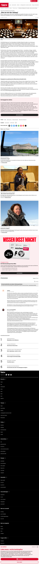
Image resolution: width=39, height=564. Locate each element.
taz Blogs (2, 511)
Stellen (2, 432)
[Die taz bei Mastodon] (6, 375)
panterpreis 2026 (3, 453)
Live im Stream (3, 499)
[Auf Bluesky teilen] (14, 126)
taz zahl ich (2, 446)
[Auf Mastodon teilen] (11, 126)
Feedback (2, 540)
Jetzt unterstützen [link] (19, 114)
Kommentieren (7, 122)
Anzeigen (2, 533)
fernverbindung (3, 463)
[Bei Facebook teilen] (16, 126)
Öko (1, 384)
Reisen (2, 526)
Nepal (1, 405)
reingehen (2, 472)
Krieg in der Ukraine (4, 415)
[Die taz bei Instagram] (11, 375)
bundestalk (2, 461)
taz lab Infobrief (3, 487)
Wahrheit (2, 398)
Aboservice (2, 543)
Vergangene (3, 501)
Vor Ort (2, 497)
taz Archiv (2, 518)
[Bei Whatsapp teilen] (18, 126)
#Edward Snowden (15, 119)
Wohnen (2, 410)
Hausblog (2, 427)
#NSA (5, 119)
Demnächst (2, 494)
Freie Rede (2, 470)
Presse (2, 434)
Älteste (37, 278)
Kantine (2, 528)
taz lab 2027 (3, 504)
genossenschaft (3, 444)
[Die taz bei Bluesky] (8, 375)
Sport (1, 391)
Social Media (3, 408)
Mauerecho (2, 468)
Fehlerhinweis (12, 122)
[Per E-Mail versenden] (9, 126)
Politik (2, 382)
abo (1, 441)
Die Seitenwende (3, 429)
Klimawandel (3, 417)
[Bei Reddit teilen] (23, 126)
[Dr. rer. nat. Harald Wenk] (3, 310)
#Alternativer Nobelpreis (22, 119)
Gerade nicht (34, 546)
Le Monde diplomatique (4, 516)
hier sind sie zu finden (32, 285)
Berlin (1, 393)
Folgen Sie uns (3, 374)
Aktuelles (2, 425)
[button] (37, 1)
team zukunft (3, 480)
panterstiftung (3, 451)
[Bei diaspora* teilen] (21, 126)
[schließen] (37, 547)
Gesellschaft (3, 386)
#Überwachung (9, 119)
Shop (1, 531)
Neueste (34, 278)
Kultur (2, 389)
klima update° (3, 465)
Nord (1, 396)
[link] (10, 5)
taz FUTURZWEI (3, 514)
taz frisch (2, 482)
